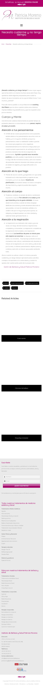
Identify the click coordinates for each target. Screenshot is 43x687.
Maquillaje (8, 44)
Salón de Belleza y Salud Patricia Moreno (21, 267)
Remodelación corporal (9, 612)
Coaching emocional (17, 283)
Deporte (15, 288)
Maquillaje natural (7, 588)
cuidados (6, 288)
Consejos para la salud (32, 283)
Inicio (3, 44)
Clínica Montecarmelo (8, 639)
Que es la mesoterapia (8, 626)
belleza (6, 283)
